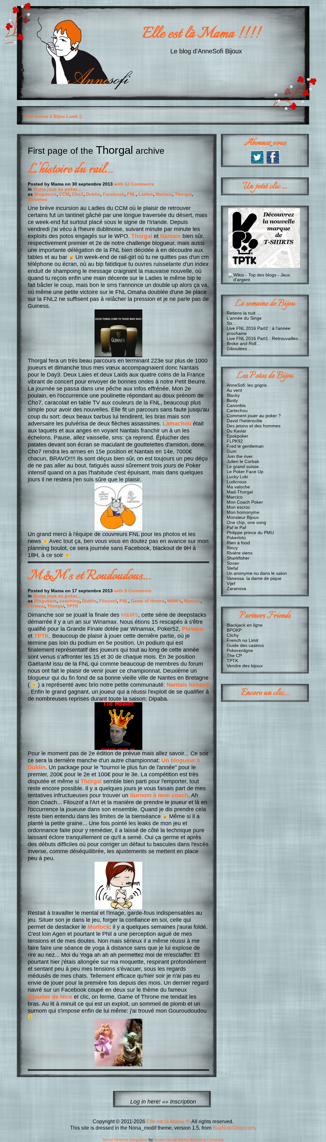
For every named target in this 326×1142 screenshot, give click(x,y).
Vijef (231, 583)
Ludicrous (236, 481)
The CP (234, 655)
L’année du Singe (244, 318)
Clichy (233, 635)
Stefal (232, 568)
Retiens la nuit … (244, 313)
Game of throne (148, 600)
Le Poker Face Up (245, 471)
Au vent (234, 390)
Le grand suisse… (245, 466)
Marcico (235, 497)
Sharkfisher (238, 558)
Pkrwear (36, 605)
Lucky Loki (237, 476)
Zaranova (236, 588)
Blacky (233, 395)
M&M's (174, 600)
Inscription (183, 1101)
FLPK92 (235, 441)
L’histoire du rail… (70, 169)
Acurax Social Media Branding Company (188, 1140)
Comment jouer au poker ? (254, 415)
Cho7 (77, 194)
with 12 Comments (134, 184)
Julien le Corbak (243, 461)
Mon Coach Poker (245, 502)
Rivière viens (239, 552)
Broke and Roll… (244, 343)
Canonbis (236, 405)
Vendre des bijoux (245, 665)
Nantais (164, 194)
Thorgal (183, 194)
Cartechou (237, 410)
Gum (232, 451)
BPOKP (234, 630)
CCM (64, 194)
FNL (131, 194)
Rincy (232, 547)
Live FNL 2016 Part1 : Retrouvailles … (265, 338)
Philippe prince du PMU (250, 532)
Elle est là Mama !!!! (201, 34)
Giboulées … (240, 348)
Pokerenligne (240, 650)
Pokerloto (236, 537)
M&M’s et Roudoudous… (89, 576)
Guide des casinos (245, 645)
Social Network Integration (125, 1140)
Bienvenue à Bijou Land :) (53, 116)
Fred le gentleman (245, 446)
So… (232, 323)
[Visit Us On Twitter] (257, 163)
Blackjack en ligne (245, 625)
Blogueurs (45, 194)
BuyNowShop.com (234, 1128)
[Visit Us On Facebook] (272, 163)
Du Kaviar (236, 430)
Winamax (37, 199)
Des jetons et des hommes (253, 425)
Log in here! (145, 1101)
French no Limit (242, 640)
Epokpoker (237, 435)
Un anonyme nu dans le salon (257, 573)
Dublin (93, 194)
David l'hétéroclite (244, 420)
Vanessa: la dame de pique (254, 578)
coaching (69, 600)
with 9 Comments (133, 590)
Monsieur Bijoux (243, 517)
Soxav (233, 563)
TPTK (72, 605)
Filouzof (108, 600)
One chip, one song (246, 522)
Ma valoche (238, 486)
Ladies (145, 194)
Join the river (240, 456)
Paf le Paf (236, 527)
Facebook (113, 194)
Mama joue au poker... (57, 189)
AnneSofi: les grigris (247, 385)
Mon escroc (238, 507)
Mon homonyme (243, 512)
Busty (232, 400)
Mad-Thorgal (240, 491)
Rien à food (238, 542)
